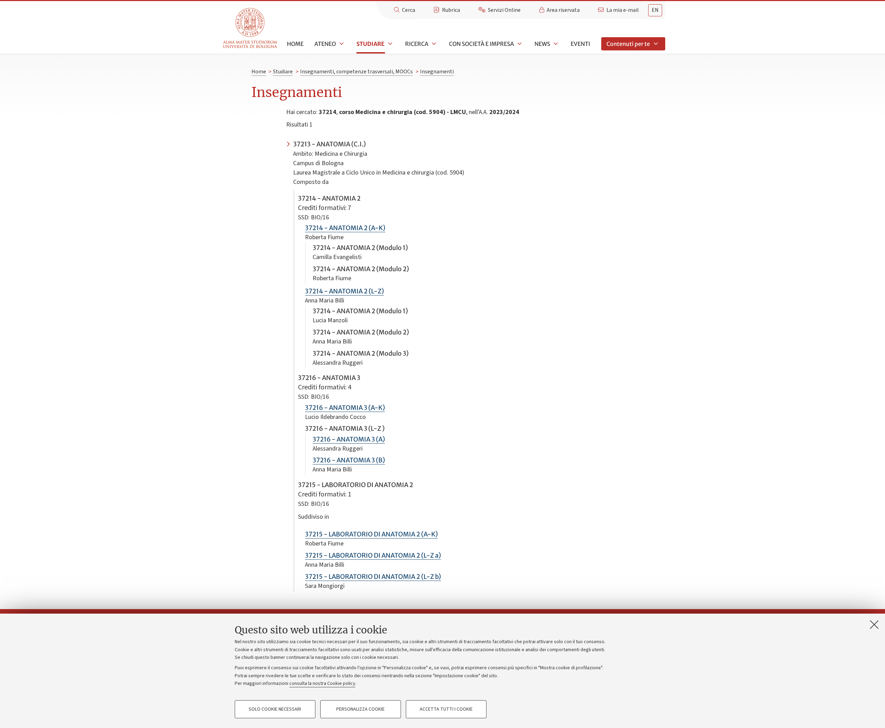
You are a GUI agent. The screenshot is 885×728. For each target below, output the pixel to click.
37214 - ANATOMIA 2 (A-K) (345, 228)
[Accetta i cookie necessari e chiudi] (874, 624)
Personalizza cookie (360, 709)
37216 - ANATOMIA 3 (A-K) (345, 408)
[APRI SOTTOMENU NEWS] (555, 44)
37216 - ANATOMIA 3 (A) (349, 439)
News (542, 43)
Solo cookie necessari (275, 709)
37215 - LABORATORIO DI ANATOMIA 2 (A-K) (371, 534)
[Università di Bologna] (250, 28)
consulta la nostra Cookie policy (322, 683)
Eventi (580, 43)
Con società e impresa (481, 43)
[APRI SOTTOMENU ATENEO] (341, 44)
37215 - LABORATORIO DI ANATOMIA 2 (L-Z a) (373, 555)
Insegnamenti (437, 71)
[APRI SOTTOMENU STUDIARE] (389, 44)
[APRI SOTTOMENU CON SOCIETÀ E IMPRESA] (519, 44)
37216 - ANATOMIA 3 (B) (349, 460)
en (655, 10)
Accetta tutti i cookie (446, 709)
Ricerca (416, 43)
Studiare (370, 43)
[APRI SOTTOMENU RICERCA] (433, 44)
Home (295, 43)
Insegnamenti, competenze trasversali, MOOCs (356, 71)
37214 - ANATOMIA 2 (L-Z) (344, 291)
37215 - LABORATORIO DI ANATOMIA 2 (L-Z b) (373, 577)
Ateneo (325, 43)
